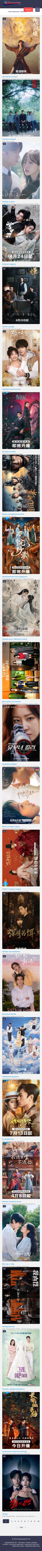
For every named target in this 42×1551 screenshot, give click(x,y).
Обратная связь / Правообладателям (26, 1546)
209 (21, 1527)
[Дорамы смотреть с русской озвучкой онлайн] (13, 3)
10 (38, 1521)
